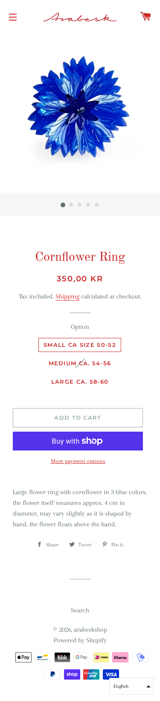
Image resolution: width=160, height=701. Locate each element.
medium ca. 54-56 (80, 363)
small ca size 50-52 (80, 344)
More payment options (78, 461)
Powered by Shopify (80, 640)
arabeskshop (90, 629)
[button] (131, 686)
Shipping (67, 296)
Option (80, 327)
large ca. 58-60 (80, 381)
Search (80, 610)
